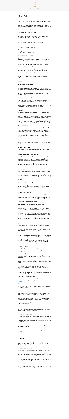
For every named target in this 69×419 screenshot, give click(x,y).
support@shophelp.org (31, 109)
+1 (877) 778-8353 (33, 369)
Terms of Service (27, 143)
